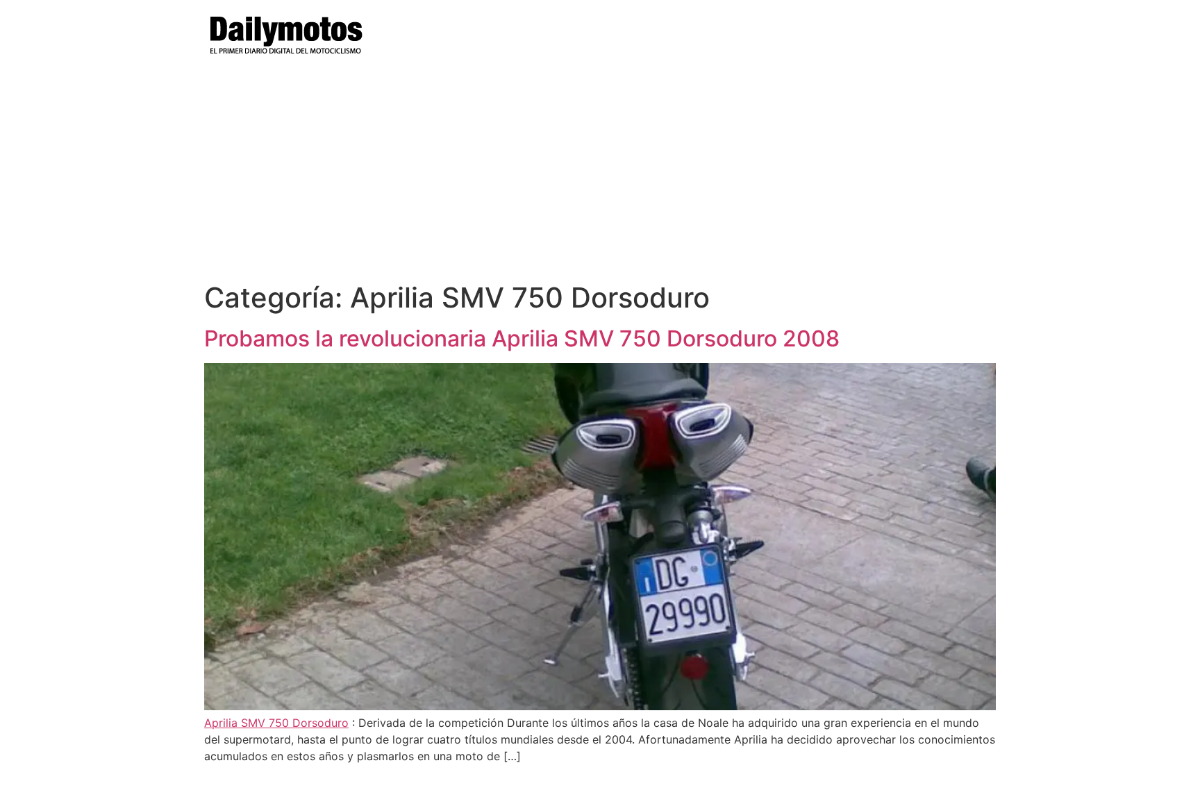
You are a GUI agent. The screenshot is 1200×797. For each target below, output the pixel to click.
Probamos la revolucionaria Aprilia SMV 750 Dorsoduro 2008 (522, 338)
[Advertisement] (600, 177)
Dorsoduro (320, 723)
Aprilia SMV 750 (248, 723)
